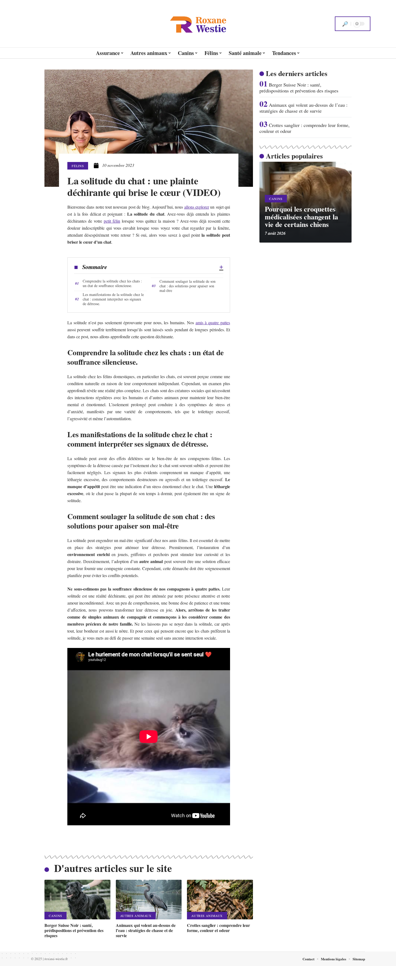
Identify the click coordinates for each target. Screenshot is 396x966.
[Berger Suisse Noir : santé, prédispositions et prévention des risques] (77, 899)
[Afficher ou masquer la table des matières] (165, 267)
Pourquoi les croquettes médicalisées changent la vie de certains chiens (301, 216)
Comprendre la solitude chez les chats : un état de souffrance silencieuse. (112, 283)
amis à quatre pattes (213, 322)
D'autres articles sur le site (113, 868)
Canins (55, 915)
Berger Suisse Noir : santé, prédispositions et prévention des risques (73, 930)
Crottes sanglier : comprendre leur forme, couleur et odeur (218, 927)
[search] (345, 23)
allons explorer (196, 207)
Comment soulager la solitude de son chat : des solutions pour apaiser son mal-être (187, 286)
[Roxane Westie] (198, 24)
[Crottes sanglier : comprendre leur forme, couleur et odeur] (220, 899)
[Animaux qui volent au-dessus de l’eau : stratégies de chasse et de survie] (149, 899)
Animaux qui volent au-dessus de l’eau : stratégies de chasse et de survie (146, 930)
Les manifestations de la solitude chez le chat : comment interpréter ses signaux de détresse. (113, 299)
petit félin (112, 221)
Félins (78, 166)
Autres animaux (136, 915)
